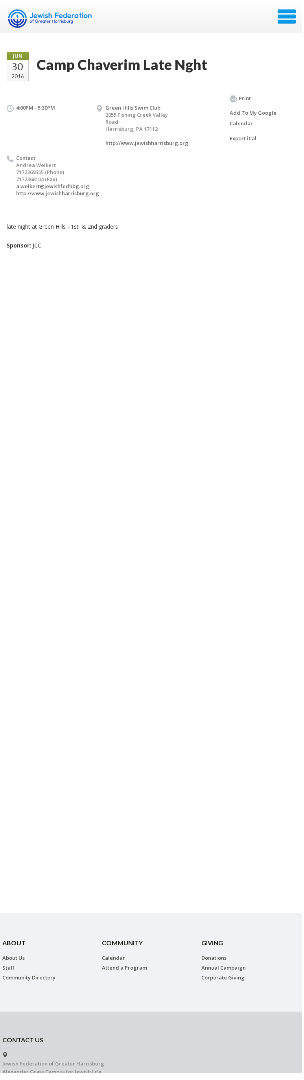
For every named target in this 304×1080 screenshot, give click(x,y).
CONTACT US (22, 1039)
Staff (8, 967)
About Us (13, 957)
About (14, 942)
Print (245, 98)
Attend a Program (124, 967)
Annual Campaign (223, 967)
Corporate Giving (223, 977)
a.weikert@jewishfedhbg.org (52, 186)
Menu (287, 16)
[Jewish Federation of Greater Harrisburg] (51, 19)
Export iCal (243, 138)
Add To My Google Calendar (253, 118)
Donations (214, 957)
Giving (212, 942)
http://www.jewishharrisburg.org (146, 143)
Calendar (113, 957)
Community (122, 942)
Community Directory (28, 977)
